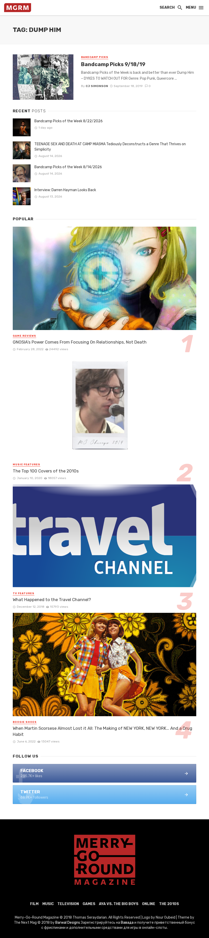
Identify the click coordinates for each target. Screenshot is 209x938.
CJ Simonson (97, 86)
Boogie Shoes (25, 722)
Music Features (26, 464)
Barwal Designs (68, 922)
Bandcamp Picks (94, 57)
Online (148, 904)
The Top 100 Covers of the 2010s (46, 470)
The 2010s (169, 904)
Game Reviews (24, 335)
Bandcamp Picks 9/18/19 (113, 64)
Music (48, 904)
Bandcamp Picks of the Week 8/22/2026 (68, 121)
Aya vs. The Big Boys (118, 904)
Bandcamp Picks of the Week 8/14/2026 (68, 167)
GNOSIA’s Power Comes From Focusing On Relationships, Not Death (80, 342)
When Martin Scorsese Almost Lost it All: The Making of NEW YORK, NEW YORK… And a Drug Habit (102, 731)
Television (68, 904)
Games (89, 904)
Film (34, 904)
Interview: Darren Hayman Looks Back (65, 190)
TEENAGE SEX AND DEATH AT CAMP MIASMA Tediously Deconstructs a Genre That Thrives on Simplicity (110, 147)
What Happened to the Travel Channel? (52, 599)
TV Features (23, 593)
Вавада (127, 922)
